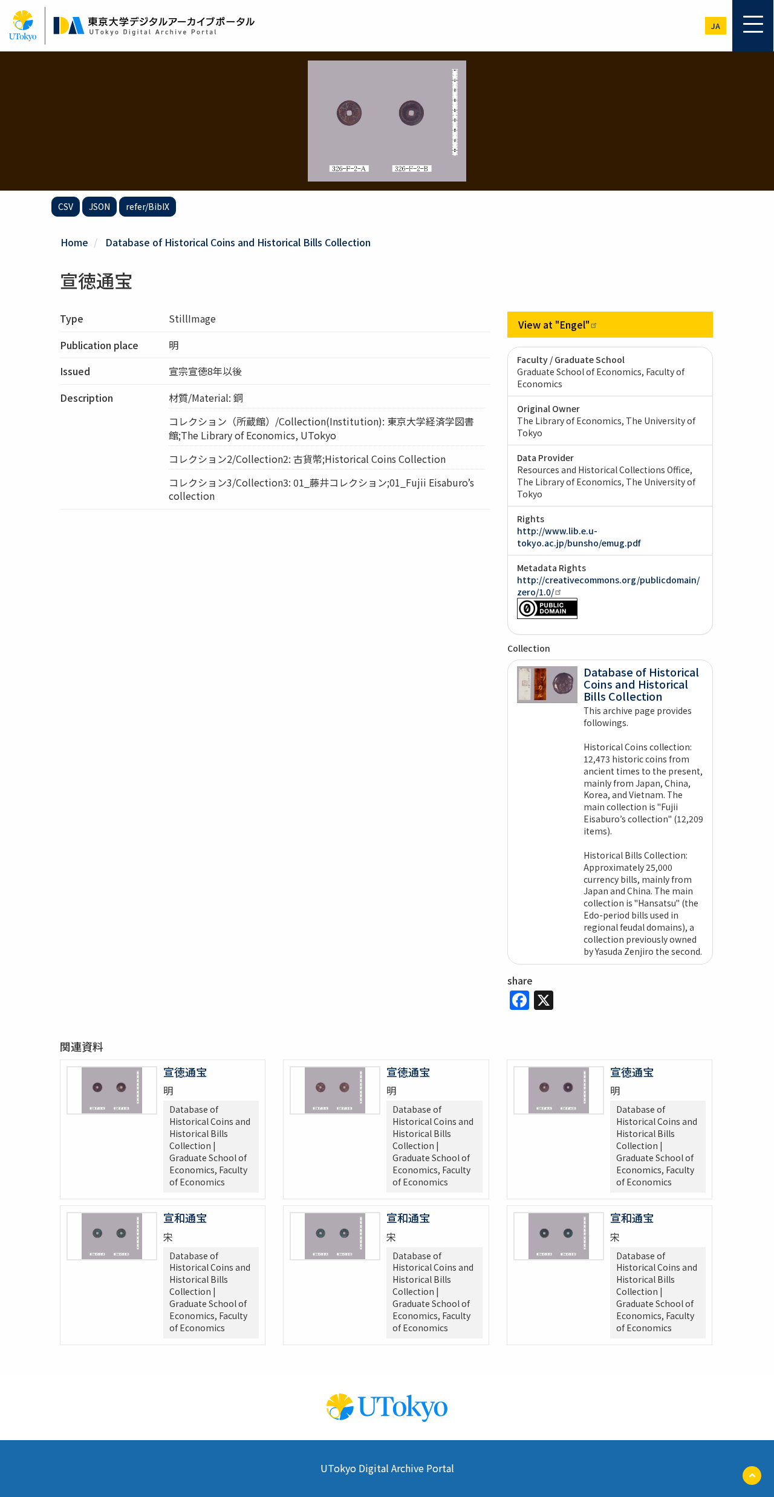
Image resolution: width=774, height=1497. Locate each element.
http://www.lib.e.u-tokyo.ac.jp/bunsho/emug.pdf (578, 537)
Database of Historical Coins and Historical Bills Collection (238, 242)
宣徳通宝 (185, 1071)
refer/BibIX (147, 206)
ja (715, 25)
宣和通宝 (185, 1217)
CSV (65, 206)
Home (74, 242)
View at (554, 324)
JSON (99, 206)
